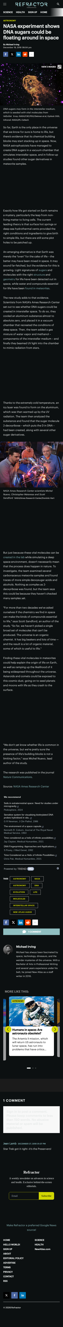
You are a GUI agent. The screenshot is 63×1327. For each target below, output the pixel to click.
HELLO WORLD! (11, 1244)
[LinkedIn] (18, 54)
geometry (9, 279)
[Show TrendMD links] (58, 868)
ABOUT (7, 1253)
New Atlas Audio (22, 912)
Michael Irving (26, 947)
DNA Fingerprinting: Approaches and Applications (29, 846)
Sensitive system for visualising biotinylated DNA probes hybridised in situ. (28, 816)
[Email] (31, 54)
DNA (37, 885)
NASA (37, 879)
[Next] (55, 1029)
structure (39, 274)
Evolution (19, 892)
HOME (43, 12)
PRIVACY (8, 1271)
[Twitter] (12, 54)
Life (35, 892)
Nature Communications (17, 777)
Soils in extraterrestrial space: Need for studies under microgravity (31, 804)
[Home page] (32, 5)
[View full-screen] (59, 67)
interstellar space (24, 905)
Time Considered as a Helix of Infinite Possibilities (29, 855)
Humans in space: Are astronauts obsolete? (27, 1031)
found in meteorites (37, 288)
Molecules (19, 899)
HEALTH (20, 12)
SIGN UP (32, 12)
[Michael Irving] (8, 950)
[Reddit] (25, 54)
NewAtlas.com (42, 1249)
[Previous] (8, 1029)
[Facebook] (5, 54)
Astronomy (9, 21)
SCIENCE (8, 12)
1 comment (34, 931)
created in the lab (14, 557)
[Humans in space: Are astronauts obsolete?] (31, 1011)
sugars (43, 270)
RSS (5, 1281)
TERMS (7, 1267)
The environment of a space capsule (22, 826)
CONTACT (8, 1276)
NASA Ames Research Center (31, 786)
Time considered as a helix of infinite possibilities (28, 837)
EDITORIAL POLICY (13, 1258)
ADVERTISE (9, 1262)
